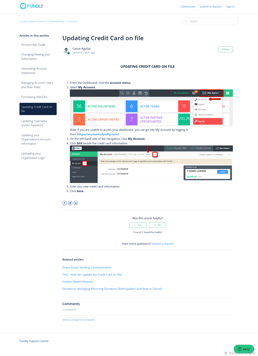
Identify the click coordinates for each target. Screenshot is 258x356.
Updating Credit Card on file (36, 109)
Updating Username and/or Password (34, 123)
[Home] (31, 8)
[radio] (137, 225)
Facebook (64, 203)
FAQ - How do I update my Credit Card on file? (92, 274)
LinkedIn (75, 203)
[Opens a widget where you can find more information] (243, 349)
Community (188, 6)
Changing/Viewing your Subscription (35, 56)
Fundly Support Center (32, 21)
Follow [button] (225, 49)
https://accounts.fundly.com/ (98, 134)
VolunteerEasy (56, 21)
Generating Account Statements (34, 71)
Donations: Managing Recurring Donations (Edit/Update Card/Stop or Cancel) (112, 289)
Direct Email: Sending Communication (86, 267)
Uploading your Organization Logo (33, 155)
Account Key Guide (33, 44)
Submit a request (211, 6)
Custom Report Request (77, 281)
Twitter (70, 203)
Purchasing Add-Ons (34, 97)
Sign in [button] (230, 6)
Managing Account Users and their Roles (37, 85)
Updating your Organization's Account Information (36, 139)
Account (72, 21)
